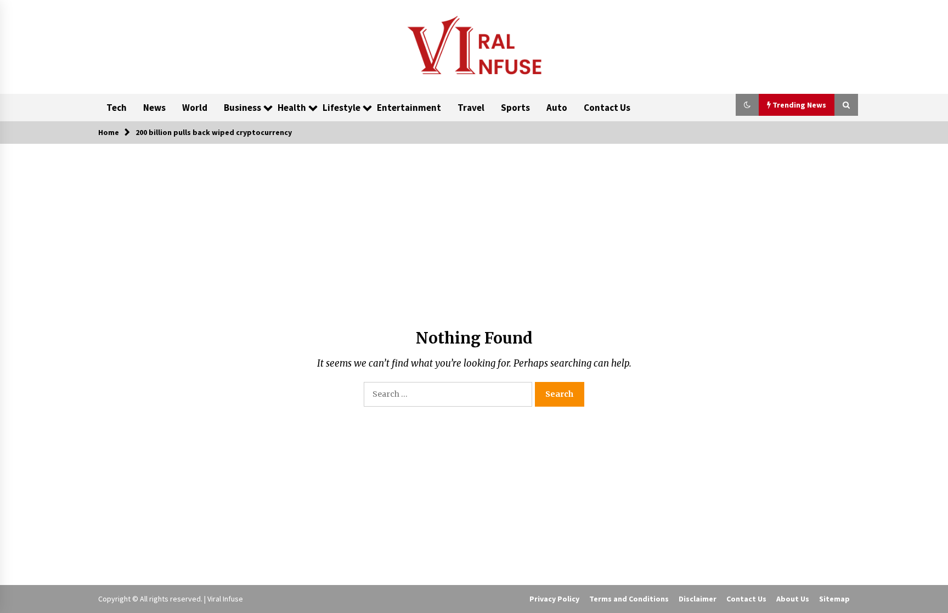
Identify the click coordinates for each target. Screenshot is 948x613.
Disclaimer (697, 599)
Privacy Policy (554, 599)
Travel (471, 108)
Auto (556, 108)
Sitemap (834, 599)
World (194, 108)
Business (242, 108)
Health (292, 108)
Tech (116, 108)
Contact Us (607, 108)
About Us (792, 599)
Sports (515, 108)
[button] (747, 105)
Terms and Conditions (629, 599)
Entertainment (409, 108)
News (154, 108)
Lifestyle (341, 108)
